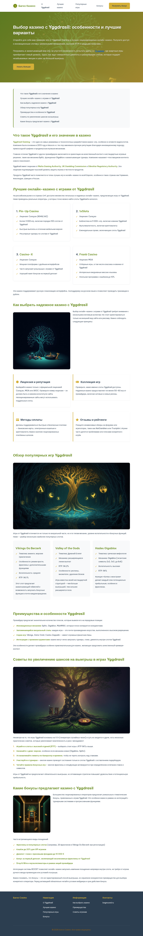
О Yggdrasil (45, 6)
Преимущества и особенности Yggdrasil (37, 112)
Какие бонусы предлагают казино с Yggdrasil (39, 121)
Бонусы (100, 6)
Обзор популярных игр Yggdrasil (34, 107)
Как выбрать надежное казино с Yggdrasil (38, 103)
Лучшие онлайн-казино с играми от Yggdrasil (39, 98)
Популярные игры (81, 6)
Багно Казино (27, 5)
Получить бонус (119, 6)
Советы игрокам (80, 912)
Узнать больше (24, 67)
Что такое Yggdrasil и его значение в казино (39, 93)
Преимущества (79, 907)
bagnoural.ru (108, 902)
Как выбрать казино (81, 902)
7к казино (99, 51)
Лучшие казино (60, 6)
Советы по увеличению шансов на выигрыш (39, 117)
